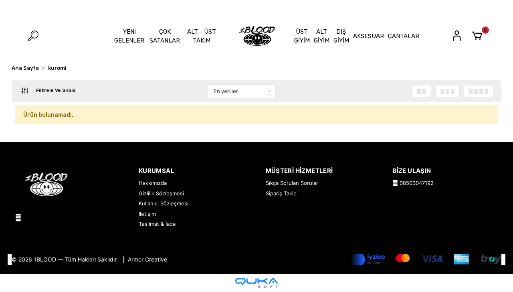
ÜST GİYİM (302, 36)
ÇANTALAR (403, 36)
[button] (478, 36)
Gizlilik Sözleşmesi (161, 193)
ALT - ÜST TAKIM (201, 36)
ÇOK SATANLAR (164, 36)
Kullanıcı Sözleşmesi (163, 203)
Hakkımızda (153, 183)
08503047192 (416, 183)
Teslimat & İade (157, 224)
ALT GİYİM (321, 36)
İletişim (147, 214)
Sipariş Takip (281, 193)
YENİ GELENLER (129, 36)
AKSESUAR (368, 36)
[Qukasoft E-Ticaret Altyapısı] (256, 283)
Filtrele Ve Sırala (55, 90)
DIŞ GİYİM (341, 36)
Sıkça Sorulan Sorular (292, 183)
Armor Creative (147, 259)
